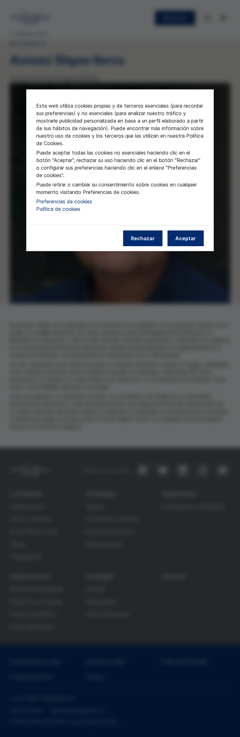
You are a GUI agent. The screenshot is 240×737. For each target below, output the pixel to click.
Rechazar (143, 238)
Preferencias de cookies (64, 201)
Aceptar (185, 238)
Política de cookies (58, 209)
